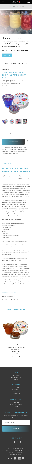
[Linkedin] (14, 299)
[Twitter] (11, 299)
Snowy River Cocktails (16, 404)
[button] (7, 55)
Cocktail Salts (16, 389)
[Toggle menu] (2, 2)
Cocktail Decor (16, 393)
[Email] (5, 299)
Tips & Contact (16, 375)
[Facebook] (3, 299)
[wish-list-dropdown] (27, 141)
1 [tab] (12, 356)
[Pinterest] (17, 299)
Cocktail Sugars (16, 391)
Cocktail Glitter (16, 388)
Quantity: (4, 129)
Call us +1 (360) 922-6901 (15, 449)
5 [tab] (19, 356)
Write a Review (6, 85)
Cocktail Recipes (16, 377)
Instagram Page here (16, 260)
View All (16, 406)
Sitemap (16, 379)
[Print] (8, 299)
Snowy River (16, 402)
